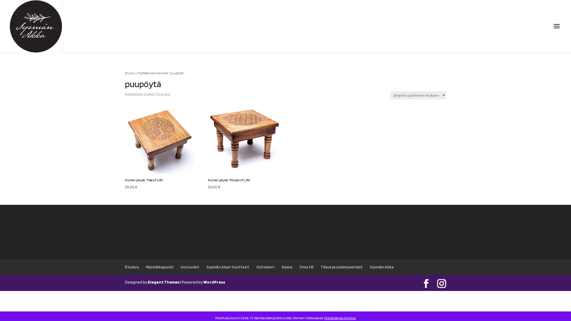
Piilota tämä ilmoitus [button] (340, 318)
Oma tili (306, 267)
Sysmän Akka (382, 267)
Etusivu (130, 73)
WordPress (214, 282)
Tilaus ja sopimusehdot (342, 267)
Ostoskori (265, 267)
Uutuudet (190, 267)
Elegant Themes (164, 282)
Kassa (287, 267)
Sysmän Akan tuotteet (227, 267)
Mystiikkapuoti (159, 267)
